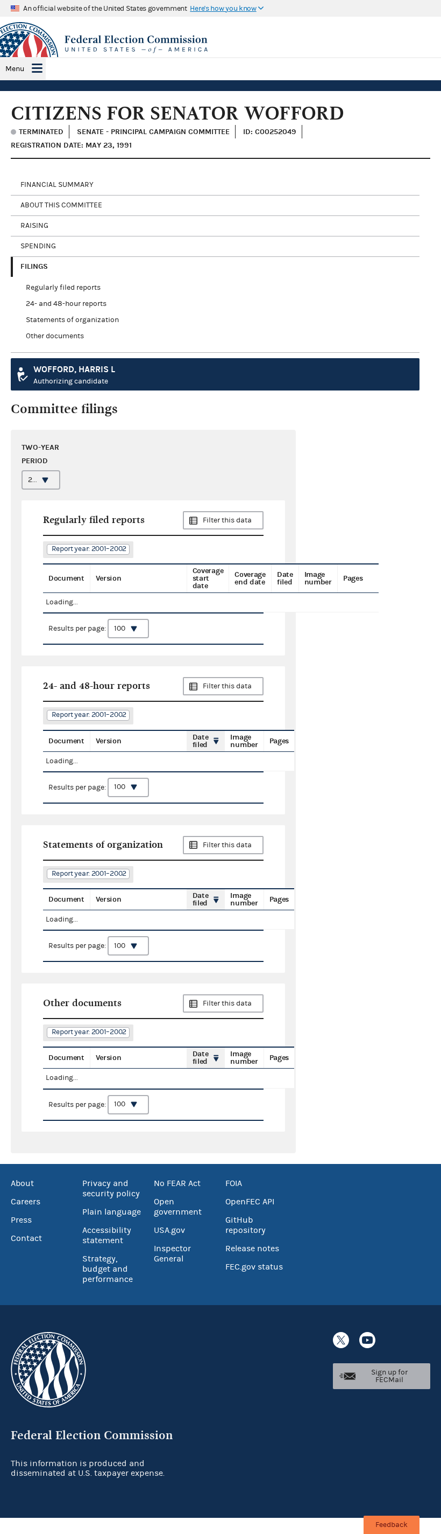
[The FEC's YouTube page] (367, 1340)
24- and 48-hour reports (66, 303)
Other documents (55, 336)
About (22, 1183)
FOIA (233, 1183)
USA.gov (169, 1230)
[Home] (220, 44)
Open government (178, 1207)
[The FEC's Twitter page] (341, 1340)
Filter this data (227, 520)
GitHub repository (245, 1225)
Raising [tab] (34, 225)
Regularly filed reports (63, 287)
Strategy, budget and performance (107, 1269)
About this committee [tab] (61, 205)
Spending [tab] (38, 246)
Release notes (252, 1248)
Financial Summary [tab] (57, 184)
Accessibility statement (106, 1235)
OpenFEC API (249, 1202)
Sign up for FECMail (389, 1376)
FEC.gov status (254, 1267)
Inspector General (172, 1254)
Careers (25, 1202)
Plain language (111, 1212)
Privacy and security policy (111, 1188)
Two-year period (40, 454)
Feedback (391, 1525)
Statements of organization (72, 320)
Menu (14, 69)
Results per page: (78, 628)
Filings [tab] (34, 266)
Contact (26, 1238)
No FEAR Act (177, 1183)
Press (21, 1220)
